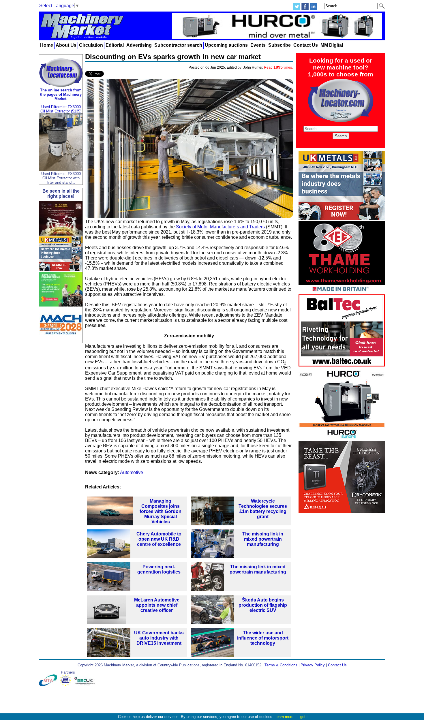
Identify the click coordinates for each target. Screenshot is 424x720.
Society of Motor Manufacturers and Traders (220, 226)
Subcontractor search (178, 45)
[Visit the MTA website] (49, 685)
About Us (66, 45)
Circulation (91, 45)
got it (304, 717)
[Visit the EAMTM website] (67, 685)
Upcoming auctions (226, 45)
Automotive (131, 472)
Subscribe (279, 45)
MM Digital (331, 45)
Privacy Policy (313, 665)
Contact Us (305, 45)
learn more (284, 717)
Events (258, 45)
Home (46, 45)
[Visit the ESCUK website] (85, 685)
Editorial (115, 45)
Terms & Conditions (280, 665)
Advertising (139, 45)
